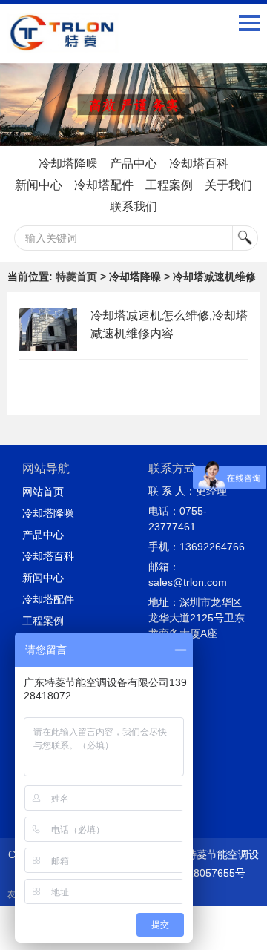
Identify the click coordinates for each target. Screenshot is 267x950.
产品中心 (133, 163)
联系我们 (133, 206)
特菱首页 (76, 277)
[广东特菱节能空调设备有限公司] (63, 41)
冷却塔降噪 (68, 163)
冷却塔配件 (104, 185)
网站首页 (43, 492)
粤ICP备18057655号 (197, 873)
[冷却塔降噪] (133, 105)
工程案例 (169, 185)
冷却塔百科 (198, 163)
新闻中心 (38, 185)
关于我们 (228, 185)
